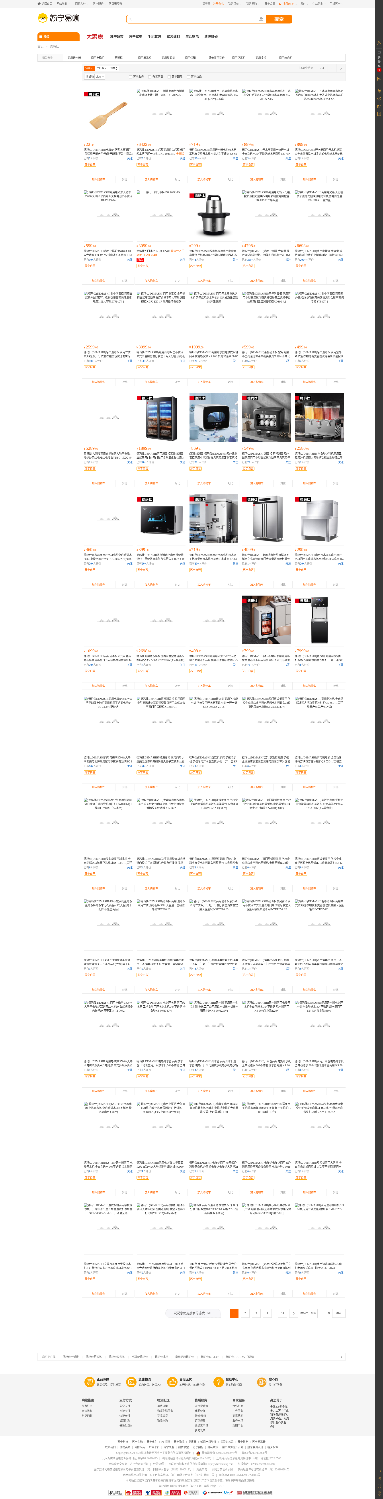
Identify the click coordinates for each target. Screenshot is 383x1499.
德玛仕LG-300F (210, 1356)
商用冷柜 (261, 57)
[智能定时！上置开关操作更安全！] (319, 822)
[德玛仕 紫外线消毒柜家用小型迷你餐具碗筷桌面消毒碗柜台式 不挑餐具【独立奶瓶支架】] (214, 417)
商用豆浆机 (238, 57)
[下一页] (293, 1313)
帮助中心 (232, 1379)
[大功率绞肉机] (161, 1227)
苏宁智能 (243, 1441)
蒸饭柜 (119, 57)
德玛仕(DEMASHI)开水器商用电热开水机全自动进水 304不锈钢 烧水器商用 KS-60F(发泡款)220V (266, 1065)
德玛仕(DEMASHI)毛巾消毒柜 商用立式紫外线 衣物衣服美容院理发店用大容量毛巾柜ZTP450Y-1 (319, 964)
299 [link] (195, 245)
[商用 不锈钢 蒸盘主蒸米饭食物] (108, 923)
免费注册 (87, 1406)
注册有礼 (218, 3)
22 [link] (89, 144)
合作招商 (238, 1406)
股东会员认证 (255, 1447)
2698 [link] (144, 651)
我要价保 (200, 1411)
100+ (92, 361)
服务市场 (238, 1420)
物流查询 (162, 1420)
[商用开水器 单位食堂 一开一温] (319, 620)
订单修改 (200, 1420)
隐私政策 (212, 1447)
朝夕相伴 (272, 1447)
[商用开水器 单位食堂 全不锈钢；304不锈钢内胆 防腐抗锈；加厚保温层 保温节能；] (214, 316)
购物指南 (88, 1400)
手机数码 (154, 36)
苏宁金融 (137, 1441)
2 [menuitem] (245, 1313)
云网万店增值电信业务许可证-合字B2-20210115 (130, 1458)
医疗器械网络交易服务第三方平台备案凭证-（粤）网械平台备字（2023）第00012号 (143, 1469)
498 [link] (195, 651)
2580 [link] (302, 448)
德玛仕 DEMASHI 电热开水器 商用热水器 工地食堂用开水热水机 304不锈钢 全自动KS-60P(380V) (161, 1065)
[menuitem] (136, 77)
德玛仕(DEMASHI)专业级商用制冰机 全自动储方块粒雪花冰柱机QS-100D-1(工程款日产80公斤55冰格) (108, 862)
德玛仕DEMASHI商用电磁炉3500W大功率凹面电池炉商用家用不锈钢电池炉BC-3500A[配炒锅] (213, 660)
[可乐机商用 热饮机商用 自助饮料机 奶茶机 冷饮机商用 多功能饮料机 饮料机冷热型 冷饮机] (319, 417)
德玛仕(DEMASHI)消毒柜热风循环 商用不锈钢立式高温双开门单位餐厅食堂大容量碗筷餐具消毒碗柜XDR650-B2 (266, 964)
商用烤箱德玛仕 (184, 1356)
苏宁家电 (135, 36)
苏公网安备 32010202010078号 (219, 1452)
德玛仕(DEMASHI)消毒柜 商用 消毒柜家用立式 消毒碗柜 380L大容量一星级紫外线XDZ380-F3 (160, 964)
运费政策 (162, 1406)
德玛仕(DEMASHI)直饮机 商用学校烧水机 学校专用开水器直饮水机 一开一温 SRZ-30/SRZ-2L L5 (213, 761)
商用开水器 (74, 57)
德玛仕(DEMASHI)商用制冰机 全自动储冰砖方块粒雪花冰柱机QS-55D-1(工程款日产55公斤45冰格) (318, 761)
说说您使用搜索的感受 (192, 1313)
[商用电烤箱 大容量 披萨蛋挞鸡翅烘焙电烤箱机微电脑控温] (266, 214)
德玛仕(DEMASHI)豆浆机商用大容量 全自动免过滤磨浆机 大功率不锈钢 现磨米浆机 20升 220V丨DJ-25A (318, 1166)
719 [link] (195, 144)
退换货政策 (201, 1406)
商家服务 (239, 1400)
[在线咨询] (379, 1470)
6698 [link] (302, 245)
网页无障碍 (115, 3)
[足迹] (379, 98)
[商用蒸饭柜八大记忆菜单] (266, 721)
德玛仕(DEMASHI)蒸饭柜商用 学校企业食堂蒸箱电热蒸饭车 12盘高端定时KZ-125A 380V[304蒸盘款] (318, 862)
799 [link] (248, 651)
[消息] (379, 78)
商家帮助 (238, 1415)
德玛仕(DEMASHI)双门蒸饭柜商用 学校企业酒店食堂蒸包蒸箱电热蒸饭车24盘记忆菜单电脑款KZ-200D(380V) (266, 761)
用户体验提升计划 (232, 1447)
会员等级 (87, 1411)
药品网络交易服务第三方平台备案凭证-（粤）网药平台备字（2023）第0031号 (168, 1475)
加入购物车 (98, 179)
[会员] (379, 42)
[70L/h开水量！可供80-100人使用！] (214, 1025)
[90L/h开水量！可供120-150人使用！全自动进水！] (319, 1025)
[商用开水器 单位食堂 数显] (266, 113)
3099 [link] (144, 245)
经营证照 (158, 1464)
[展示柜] (266, 1227)
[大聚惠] (95, 36)
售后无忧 (186, 1379)
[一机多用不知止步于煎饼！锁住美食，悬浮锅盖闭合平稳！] (161, 1126)
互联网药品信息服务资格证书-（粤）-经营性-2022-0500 (248, 1458)
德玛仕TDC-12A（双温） (241, 1356)
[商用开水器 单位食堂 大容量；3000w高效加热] (108, 518)
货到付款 (124, 1420)
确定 (339, 1313)
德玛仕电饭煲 (71, 1356)
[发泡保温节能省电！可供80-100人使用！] (266, 1025)
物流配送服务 (165, 1411)
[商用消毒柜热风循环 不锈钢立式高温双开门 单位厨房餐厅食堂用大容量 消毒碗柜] (266, 518)
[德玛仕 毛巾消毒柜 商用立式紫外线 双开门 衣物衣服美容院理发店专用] (108, 316)
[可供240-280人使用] (108, 1126)
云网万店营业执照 (222, 1469)
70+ (144, 462)
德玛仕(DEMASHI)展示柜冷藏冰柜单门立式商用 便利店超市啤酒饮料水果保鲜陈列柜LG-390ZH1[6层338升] (266, 1268)
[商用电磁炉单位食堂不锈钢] (214, 620)
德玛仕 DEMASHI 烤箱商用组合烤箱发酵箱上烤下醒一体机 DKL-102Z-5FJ (161, 153)
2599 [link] (91, 347)
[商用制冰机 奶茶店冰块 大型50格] (108, 822)
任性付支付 (126, 1425)
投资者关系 (227, 1441)
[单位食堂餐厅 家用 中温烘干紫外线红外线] (108, 620)
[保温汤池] (214, 1227)
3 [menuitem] (256, 1313)
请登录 (206, 3)
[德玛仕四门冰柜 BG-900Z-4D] (161, 214)
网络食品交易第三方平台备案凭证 (129, 1464)
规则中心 (238, 1425)
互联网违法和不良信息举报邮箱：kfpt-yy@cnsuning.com (200, 1464)
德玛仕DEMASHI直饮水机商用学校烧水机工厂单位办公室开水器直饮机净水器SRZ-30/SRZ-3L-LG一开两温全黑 (108, 1268)
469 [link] (90, 549)
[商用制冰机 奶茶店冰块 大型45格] (319, 721)
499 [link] (301, 347)
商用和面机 (168, 57)
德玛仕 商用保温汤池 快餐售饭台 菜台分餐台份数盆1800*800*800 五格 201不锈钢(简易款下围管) (213, 1268)
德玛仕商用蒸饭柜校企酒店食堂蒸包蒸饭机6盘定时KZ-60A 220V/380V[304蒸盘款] (160, 660)
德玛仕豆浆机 (117, 1356)
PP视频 (165, 1441)
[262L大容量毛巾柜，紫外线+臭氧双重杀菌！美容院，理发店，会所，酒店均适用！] (319, 923)
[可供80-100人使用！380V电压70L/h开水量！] (161, 1025)
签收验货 (162, 1415)
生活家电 (192, 36)
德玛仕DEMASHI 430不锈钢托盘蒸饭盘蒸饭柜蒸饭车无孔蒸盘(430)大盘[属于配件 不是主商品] (107, 964)
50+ (144, 361)
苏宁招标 (198, 1447)
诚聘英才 (125, 1447)
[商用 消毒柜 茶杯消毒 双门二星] (266, 620)
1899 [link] (144, 448)
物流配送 (163, 1400)
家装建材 (173, 36)
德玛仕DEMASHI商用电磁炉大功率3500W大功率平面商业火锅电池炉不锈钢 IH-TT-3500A (108, 255)
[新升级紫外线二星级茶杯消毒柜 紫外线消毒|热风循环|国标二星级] (161, 518)
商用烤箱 (190, 57)
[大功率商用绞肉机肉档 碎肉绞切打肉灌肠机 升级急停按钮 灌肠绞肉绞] (161, 822)
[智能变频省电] (266, 822)
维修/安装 (200, 1415)
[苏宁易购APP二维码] (379, 1485)
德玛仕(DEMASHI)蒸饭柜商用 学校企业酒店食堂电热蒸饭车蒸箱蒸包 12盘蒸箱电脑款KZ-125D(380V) (213, 862)
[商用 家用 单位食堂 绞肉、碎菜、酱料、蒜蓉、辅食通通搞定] (214, 214)
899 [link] (248, 144)
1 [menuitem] (234, 1313)
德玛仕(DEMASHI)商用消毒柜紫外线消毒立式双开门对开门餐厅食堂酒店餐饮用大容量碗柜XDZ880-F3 (213, 964)
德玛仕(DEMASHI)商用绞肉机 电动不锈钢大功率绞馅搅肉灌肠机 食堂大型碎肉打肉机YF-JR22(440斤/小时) (161, 1268)
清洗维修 (211, 36)
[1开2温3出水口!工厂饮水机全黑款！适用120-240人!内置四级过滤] (108, 1227)
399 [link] (143, 549)
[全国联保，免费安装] (161, 113)
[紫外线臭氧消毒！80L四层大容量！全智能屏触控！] (319, 316)
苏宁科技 (122, 1441)
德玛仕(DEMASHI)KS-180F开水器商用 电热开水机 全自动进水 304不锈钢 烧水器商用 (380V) (108, 1166)
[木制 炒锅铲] (108, 113)
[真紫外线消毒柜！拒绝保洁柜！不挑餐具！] (161, 923)
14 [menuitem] (282, 1313)
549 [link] (248, 448)
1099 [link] (196, 347)
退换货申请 (201, 1425)
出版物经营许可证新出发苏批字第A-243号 (187, 1458)
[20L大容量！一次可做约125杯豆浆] (319, 1126)
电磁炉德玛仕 (140, 1356)
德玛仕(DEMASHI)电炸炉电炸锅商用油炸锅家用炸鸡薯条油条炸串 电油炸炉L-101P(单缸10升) (266, 1166)
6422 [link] (144, 144)
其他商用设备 (217, 57)
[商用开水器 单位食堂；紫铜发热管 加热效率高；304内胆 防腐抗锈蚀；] (214, 113)
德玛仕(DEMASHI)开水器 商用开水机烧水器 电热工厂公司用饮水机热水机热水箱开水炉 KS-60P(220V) (213, 1065)
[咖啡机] (319, 1227)
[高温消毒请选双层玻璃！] (266, 316)
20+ (197, 158)
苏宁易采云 (259, 1441)
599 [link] (90, 245)
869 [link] (195, 448)
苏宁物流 (179, 1441)
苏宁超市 (116, 36)
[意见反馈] (379, 1478)
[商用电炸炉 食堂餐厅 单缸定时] (214, 1126)
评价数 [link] (100, 68)
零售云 (192, 1441)
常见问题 (87, 1415)
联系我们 (110, 1447)
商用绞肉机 (285, 57)
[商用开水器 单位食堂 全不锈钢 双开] (214, 518)
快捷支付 (124, 1415)
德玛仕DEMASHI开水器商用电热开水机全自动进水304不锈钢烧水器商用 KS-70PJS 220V (266, 153)
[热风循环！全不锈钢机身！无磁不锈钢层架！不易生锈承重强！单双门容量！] (266, 923)
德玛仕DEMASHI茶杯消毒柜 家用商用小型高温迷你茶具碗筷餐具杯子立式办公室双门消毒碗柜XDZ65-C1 (160, 761)
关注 (130, 158)
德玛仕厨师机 (94, 1356)
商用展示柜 (144, 57)
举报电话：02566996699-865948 (256, 1464)
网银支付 (124, 1411)
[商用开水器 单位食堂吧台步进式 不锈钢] (319, 113)
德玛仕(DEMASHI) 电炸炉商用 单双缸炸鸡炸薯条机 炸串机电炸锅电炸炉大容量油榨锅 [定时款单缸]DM (213, 1166)
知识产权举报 (208, 1441)
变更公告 (201, 1469)
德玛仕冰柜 (161, 1356)
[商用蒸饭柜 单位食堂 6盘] (161, 620)
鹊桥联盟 (183, 1447)
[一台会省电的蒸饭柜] (214, 822)
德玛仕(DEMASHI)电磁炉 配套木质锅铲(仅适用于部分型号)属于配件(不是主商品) (108, 153)
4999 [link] (249, 549)
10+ (91, 259)
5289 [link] (91, 448)
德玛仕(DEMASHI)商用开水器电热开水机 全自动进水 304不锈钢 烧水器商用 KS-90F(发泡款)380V (319, 1065)
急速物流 (145, 1379)
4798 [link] (249, 245)
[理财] (379, 91)
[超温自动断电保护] (266, 1126)
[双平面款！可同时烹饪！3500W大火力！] (108, 1025)
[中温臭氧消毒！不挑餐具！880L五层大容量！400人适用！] (214, 923)
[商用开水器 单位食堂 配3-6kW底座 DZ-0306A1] (319, 518)
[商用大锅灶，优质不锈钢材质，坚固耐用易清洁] (108, 417)
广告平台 (154, 1447)
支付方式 (125, 1400)
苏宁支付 (124, 1406)
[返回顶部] (379, 1493)
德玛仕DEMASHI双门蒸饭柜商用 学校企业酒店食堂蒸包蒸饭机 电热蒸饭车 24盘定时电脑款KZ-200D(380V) (266, 862)
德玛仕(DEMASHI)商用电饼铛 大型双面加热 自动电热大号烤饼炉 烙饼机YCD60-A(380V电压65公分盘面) (160, 1166)
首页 (40, 46)
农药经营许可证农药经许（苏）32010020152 (263, 1469)
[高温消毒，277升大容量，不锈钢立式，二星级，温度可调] (161, 316)
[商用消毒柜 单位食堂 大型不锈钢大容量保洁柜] (161, 417)
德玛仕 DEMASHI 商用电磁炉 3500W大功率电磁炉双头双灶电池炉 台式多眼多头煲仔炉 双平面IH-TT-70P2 (108, 1065)
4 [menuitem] (267, 1313)
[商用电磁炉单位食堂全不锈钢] (108, 214)
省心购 (273, 1379)
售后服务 (201, 1400)
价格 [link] (112, 68)
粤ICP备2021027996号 (254, 1452)
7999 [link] (302, 651)
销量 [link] (88, 68)
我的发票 (200, 1430)
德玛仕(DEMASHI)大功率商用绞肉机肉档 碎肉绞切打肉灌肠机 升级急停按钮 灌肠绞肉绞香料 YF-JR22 (161, 862)
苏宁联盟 (169, 1447)
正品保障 (103, 1379)
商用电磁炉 (97, 57)
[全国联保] (266, 417)
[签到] (379, 106)
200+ (250, 259)
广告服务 (238, 1411)
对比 (124, 179)
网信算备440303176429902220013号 (239, 1475)
